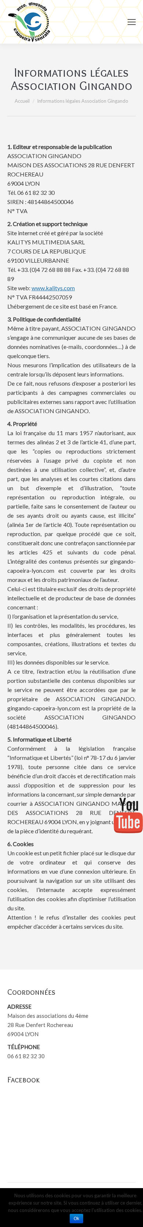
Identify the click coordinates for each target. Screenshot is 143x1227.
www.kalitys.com (53, 287)
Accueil (22, 101)
